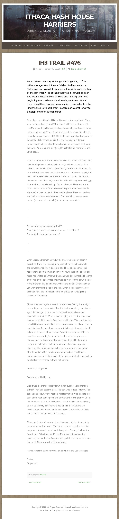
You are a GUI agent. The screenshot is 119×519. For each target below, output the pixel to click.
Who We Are (15, 45)
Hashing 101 (48, 45)
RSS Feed (76, 510)
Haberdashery (81, 45)
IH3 (63, 69)
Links (93, 45)
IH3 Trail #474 (35, 482)
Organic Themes (64, 510)
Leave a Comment (78, 69)
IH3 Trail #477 (84, 482)
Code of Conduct (64, 45)
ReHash (43, 475)
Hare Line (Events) (32, 45)
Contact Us (104, 45)
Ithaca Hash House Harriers (59, 20)
